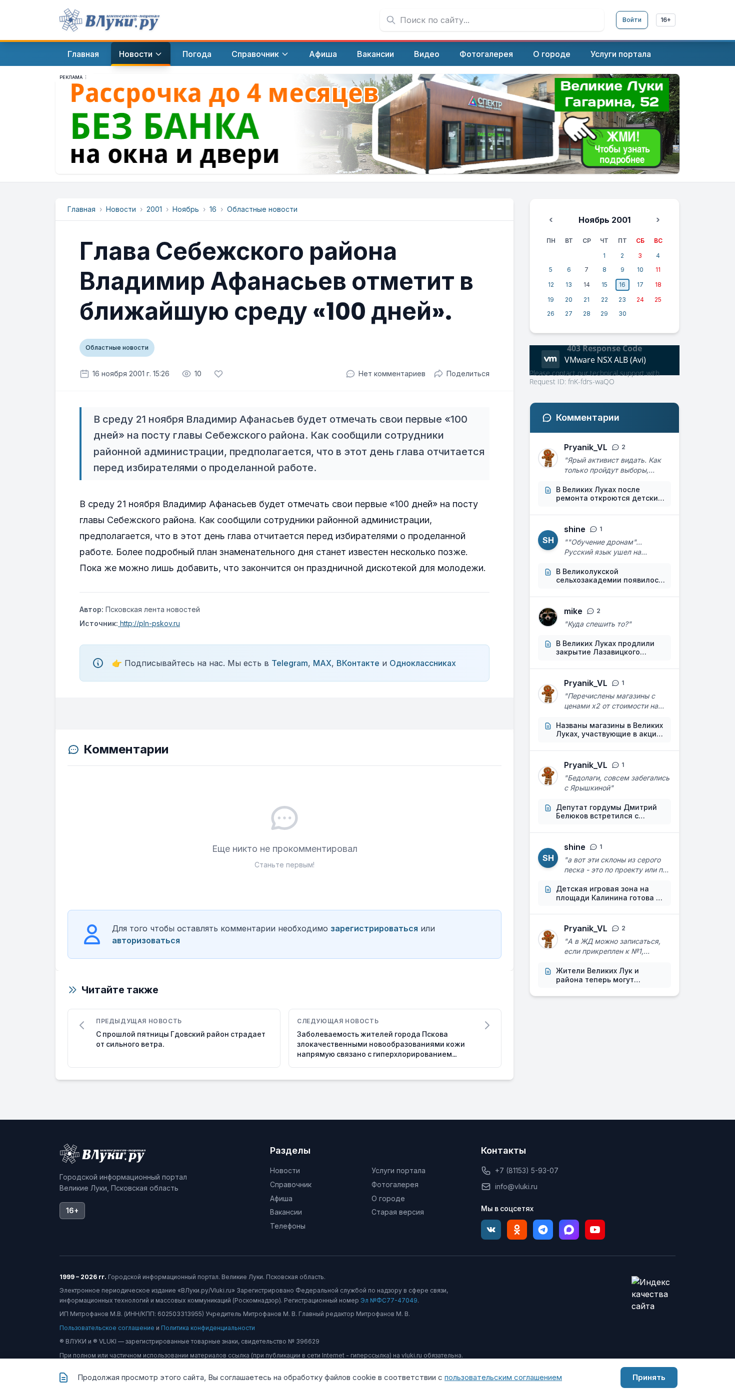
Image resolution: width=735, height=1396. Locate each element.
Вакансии (286, 1212)
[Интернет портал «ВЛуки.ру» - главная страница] (110, 20)
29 (604, 313)
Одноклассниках (423, 663)
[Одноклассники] (517, 1230)
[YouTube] (595, 1230)
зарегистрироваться (374, 928)
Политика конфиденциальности (208, 1328)
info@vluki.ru (516, 1186)
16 (213, 209)
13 (569, 284)
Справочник (291, 1184)
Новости (121, 209)
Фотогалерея (395, 1184)
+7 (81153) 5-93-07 (526, 1170)
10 (640, 269)
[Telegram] (543, 1230)
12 (551, 284)
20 (568, 299)
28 (586, 313)
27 (568, 313)
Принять (649, 1377)
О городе (388, 1198)
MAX (322, 663)
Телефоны (288, 1226)
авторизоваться (146, 940)
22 (604, 299)
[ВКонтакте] (491, 1230)
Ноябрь (185, 209)
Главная (82, 209)
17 (640, 284)
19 (551, 299)
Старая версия (398, 1212)
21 (587, 299)
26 (550, 313)
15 (605, 284)
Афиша (281, 1198)
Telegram (290, 663)
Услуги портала (399, 1170)
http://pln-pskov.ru (149, 623)
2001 (154, 209)
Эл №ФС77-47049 (389, 1300)
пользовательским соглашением (503, 1377)
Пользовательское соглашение (107, 1328)
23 (622, 299)
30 (622, 313)
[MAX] (569, 1230)
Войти (632, 19)
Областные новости (262, 209)
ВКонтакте (358, 663)
